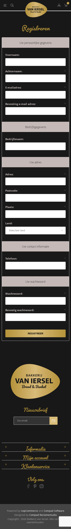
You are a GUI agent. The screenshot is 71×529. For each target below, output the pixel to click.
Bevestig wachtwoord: (19, 310)
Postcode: (11, 190)
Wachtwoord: (14, 293)
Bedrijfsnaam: (14, 139)
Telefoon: (11, 258)
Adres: (9, 174)
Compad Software (54, 510)
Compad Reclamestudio (43, 515)
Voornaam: (12, 54)
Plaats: (9, 207)
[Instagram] (41, 484)
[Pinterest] (35, 484)
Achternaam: (13, 71)
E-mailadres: (13, 87)
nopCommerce (29, 510)
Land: (8, 223)
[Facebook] (28, 484)
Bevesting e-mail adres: (20, 104)
